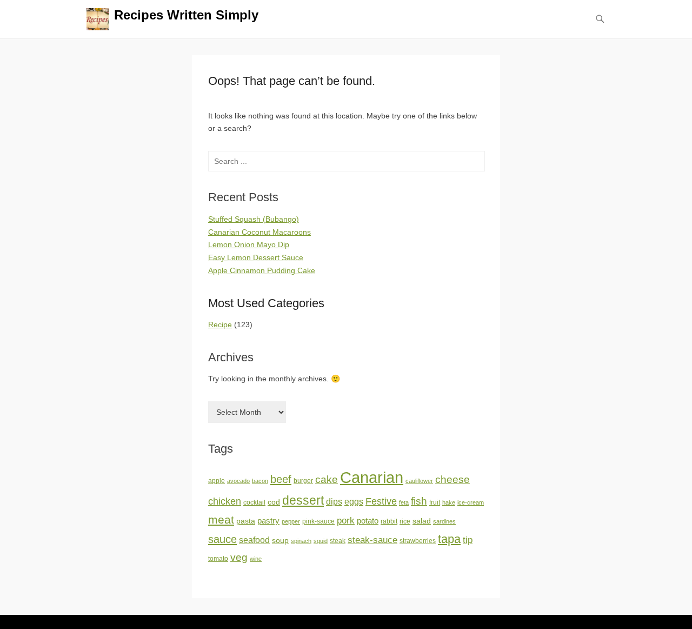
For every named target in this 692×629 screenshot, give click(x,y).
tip (468, 540)
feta (404, 502)
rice (405, 521)
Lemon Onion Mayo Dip (248, 244)
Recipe (220, 324)
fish (419, 501)
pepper (291, 521)
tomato (218, 558)
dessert (303, 500)
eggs (353, 501)
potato (367, 521)
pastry (268, 521)
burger (303, 481)
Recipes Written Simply (186, 15)
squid (321, 541)
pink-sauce (318, 521)
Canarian (371, 477)
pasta (245, 521)
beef (280, 479)
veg (239, 557)
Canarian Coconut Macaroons (259, 232)
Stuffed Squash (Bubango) (253, 219)
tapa (449, 539)
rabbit (389, 521)
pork (346, 520)
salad (421, 521)
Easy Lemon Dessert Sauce (255, 257)
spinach (301, 541)
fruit (434, 502)
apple (216, 481)
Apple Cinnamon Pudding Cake (261, 270)
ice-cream (470, 502)
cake (326, 479)
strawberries (418, 541)
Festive (381, 501)
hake (448, 502)
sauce (222, 539)
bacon (260, 481)
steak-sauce (372, 539)
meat (221, 519)
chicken (224, 501)
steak (337, 541)
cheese (452, 479)
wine (256, 558)
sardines (444, 521)
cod (274, 502)
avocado (238, 481)
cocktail (254, 502)
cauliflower (419, 481)
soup (280, 541)
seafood (254, 540)
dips (334, 501)
